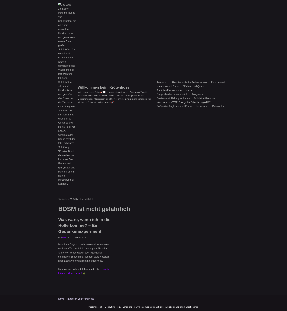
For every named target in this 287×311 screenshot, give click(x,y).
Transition (162, 82)
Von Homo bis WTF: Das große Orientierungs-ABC (184, 102)
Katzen (189, 90)
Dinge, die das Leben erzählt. (172, 94)
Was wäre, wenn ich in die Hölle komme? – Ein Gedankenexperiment (84, 225)
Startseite (62, 199)
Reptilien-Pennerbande (169, 90)
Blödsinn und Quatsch (194, 86)
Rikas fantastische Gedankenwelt (189, 82)
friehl (64, 237)
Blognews (197, 94)
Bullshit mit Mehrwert (205, 98)
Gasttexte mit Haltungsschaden (173, 98)
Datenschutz (219, 106)
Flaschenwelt (218, 82)
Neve (61, 299)
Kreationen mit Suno (167, 86)
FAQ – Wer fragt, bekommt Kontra (174, 106)
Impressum (202, 106)
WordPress (88, 299)
